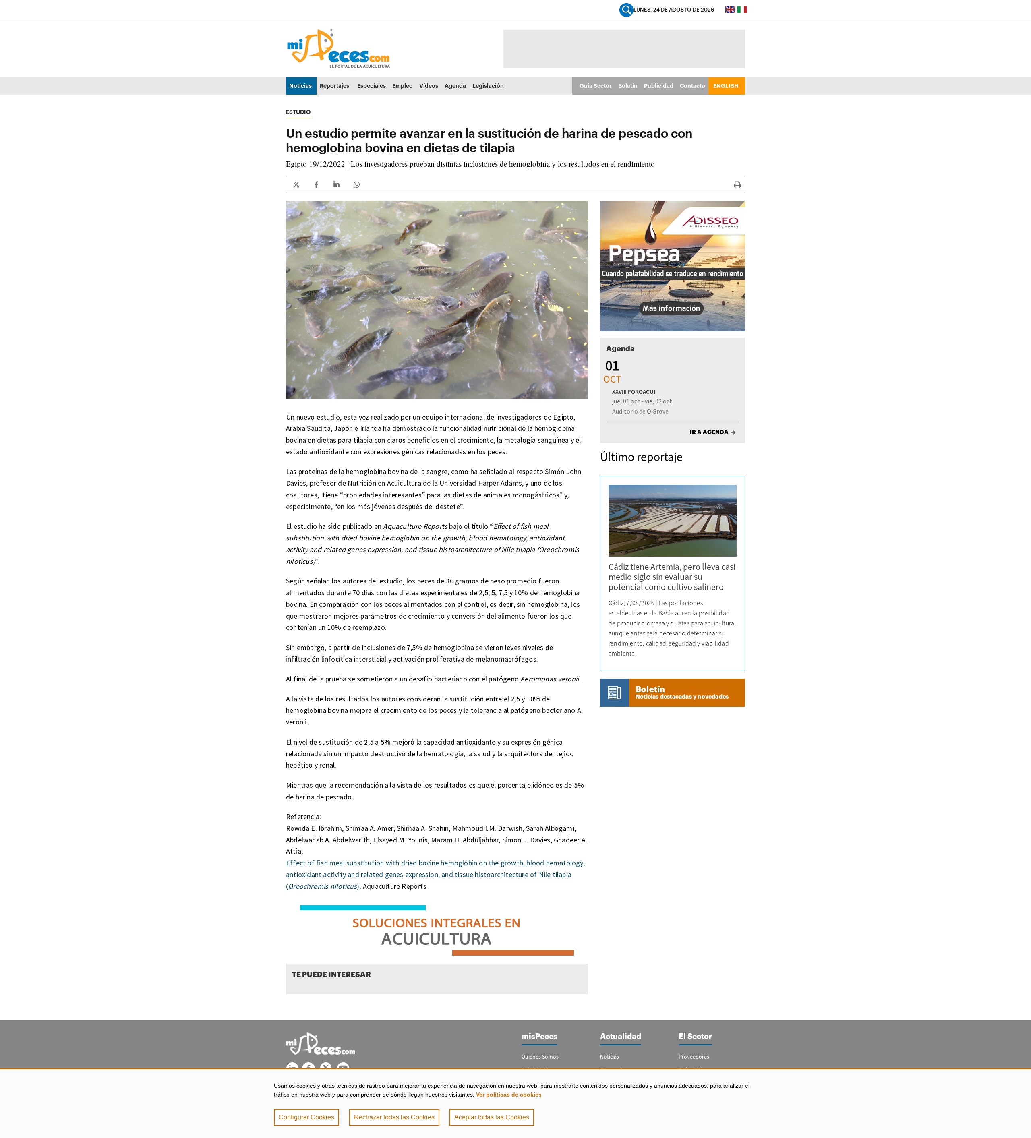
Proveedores (694, 1056)
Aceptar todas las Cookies (491, 1117)
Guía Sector (596, 86)
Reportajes (334, 86)
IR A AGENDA (709, 432)
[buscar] (626, 10)
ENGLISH (726, 86)
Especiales (371, 86)
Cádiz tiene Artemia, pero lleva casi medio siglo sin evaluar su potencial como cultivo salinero (672, 576)
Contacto (692, 86)
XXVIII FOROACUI (633, 391)
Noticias (300, 86)
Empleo (402, 86)
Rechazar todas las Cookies (394, 1117)
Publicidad (658, 86)
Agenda (455, 86)
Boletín (628, 86)
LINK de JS (296, 184)
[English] (730, 9)
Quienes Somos (540, 1056)
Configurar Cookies (306, 1117)
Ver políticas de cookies (509, 1094)
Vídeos (428, 86)
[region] (515, 1103)
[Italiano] (742, 9)
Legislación (488, 86)
